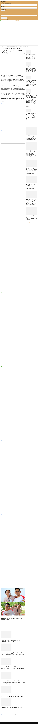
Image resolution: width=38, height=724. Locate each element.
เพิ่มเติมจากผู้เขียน (12, 628)
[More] (11, 56)
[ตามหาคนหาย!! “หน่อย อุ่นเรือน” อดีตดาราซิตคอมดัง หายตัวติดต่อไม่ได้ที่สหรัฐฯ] (31, 211)
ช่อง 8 (7, 618)
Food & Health (25, 44)
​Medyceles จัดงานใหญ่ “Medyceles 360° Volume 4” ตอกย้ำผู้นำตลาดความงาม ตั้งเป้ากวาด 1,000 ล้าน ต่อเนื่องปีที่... (31, 116)
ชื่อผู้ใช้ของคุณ (3, 6)
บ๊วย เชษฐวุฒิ (12, 618)
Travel (21, 44)
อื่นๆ (28, 44)
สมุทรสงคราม (17, 618)
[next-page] (1, 711)
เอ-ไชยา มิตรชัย (3, 619)
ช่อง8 (9, 618)
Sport (12, 44)
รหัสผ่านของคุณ (3, 9)
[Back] (13, 1)
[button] (36, 43)
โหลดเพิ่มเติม (28, 222)
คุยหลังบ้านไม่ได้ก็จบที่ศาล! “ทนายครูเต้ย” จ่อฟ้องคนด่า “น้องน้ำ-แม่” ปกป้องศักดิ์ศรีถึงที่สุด (31, 137)
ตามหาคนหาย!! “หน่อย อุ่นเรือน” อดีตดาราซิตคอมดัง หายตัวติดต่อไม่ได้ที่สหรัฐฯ (31, 217)
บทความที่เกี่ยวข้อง (4, 628)
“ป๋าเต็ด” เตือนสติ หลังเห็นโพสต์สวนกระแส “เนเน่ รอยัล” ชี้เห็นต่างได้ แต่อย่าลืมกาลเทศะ (31, 56)
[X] (11, 1)
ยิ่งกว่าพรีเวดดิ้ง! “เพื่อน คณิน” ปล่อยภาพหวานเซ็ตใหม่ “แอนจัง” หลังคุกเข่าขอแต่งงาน (31, 186)
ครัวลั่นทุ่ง (4, 618)
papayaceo (3, 53)
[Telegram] (9, 56)
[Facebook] (2, 56)
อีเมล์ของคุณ (3, 16)
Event (15, 44)
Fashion (18, 44)
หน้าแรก (2, 44)
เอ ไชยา (21, 618)
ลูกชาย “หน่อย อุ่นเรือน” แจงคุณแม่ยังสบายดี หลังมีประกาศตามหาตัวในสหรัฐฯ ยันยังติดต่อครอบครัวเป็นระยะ (31, 171)
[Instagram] (10, 1)
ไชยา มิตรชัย (7, 619)
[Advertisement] (19, 34)
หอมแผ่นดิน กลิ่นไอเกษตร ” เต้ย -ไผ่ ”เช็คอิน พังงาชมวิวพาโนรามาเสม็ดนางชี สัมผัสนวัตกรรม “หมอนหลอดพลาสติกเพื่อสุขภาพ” (13, 682)
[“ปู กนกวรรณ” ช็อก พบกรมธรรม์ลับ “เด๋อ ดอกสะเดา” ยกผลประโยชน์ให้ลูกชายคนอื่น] (13, 702)
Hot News (5, 44)
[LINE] (6, 56)
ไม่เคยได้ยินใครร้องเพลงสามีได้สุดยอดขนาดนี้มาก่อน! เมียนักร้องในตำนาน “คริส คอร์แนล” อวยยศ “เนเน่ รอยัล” (12, 668)
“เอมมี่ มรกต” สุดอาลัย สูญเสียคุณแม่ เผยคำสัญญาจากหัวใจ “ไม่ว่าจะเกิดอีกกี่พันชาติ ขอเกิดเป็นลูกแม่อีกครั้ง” (12, 654)
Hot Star (9, 44)
